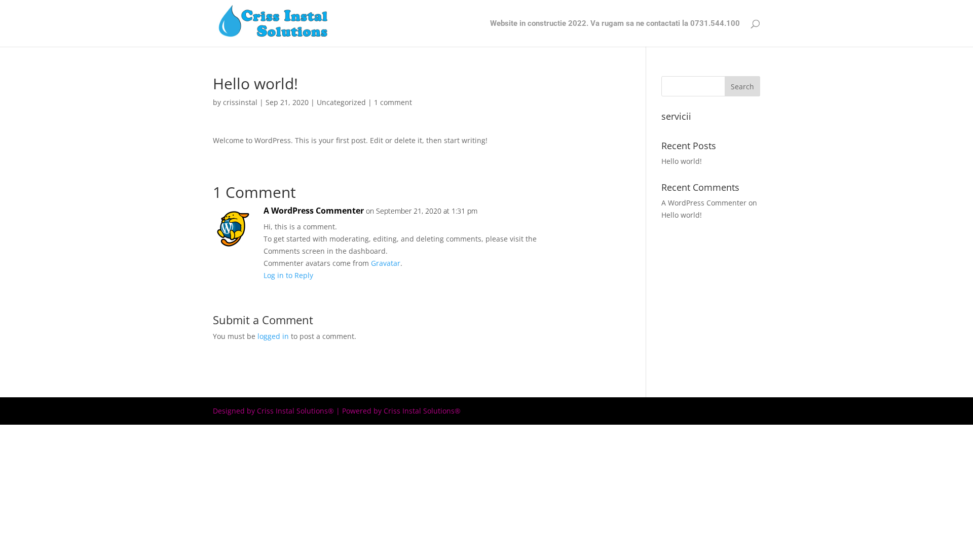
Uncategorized (341, 102)
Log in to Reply (288, 275)
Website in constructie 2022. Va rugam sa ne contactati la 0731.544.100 (615, 24)
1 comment (393, 102)
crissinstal (240, 102)
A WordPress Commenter (314, 210)
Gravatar (385, 263)
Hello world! (681, 161)
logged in (273, 336)
